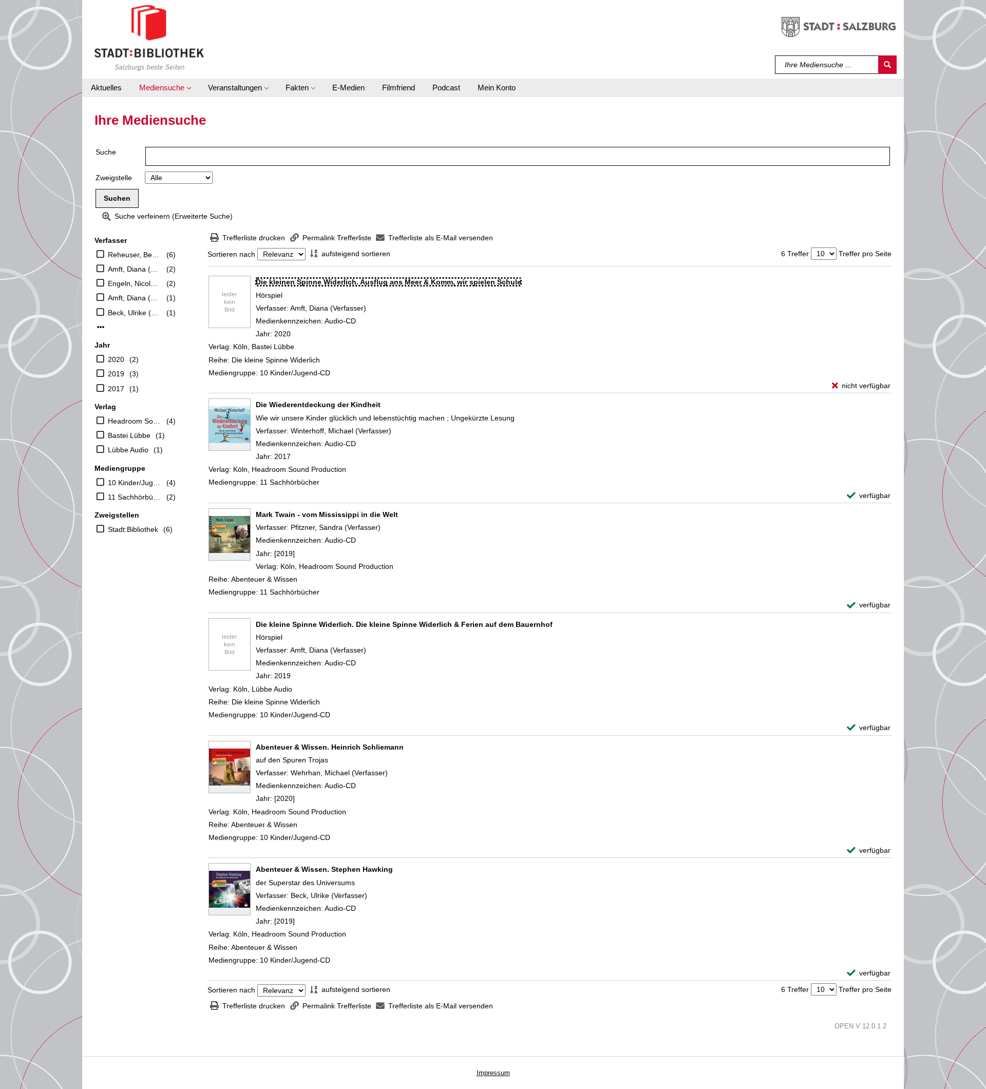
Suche (106, 152)
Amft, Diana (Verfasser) (134, 269)
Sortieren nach (231, 254)
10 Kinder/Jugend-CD (134, 483)
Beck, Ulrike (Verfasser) (134, 313)
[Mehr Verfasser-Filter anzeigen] (100, 327)
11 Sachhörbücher (134, 497)
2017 (116, 389)
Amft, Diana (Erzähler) (134, 298)
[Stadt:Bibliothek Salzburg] (149, 37)
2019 (116, 374)
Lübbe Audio (128, 450)
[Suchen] (887, 64)
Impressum (493, 1073)
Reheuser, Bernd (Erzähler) (134, 255)
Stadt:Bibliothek (133, 529)
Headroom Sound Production (134, 421)
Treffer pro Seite (865, 254)
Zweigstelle (114, 178)
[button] (165, 88)
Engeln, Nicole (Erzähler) (134, 283)
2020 (116, 359)
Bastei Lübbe (129, 435)
